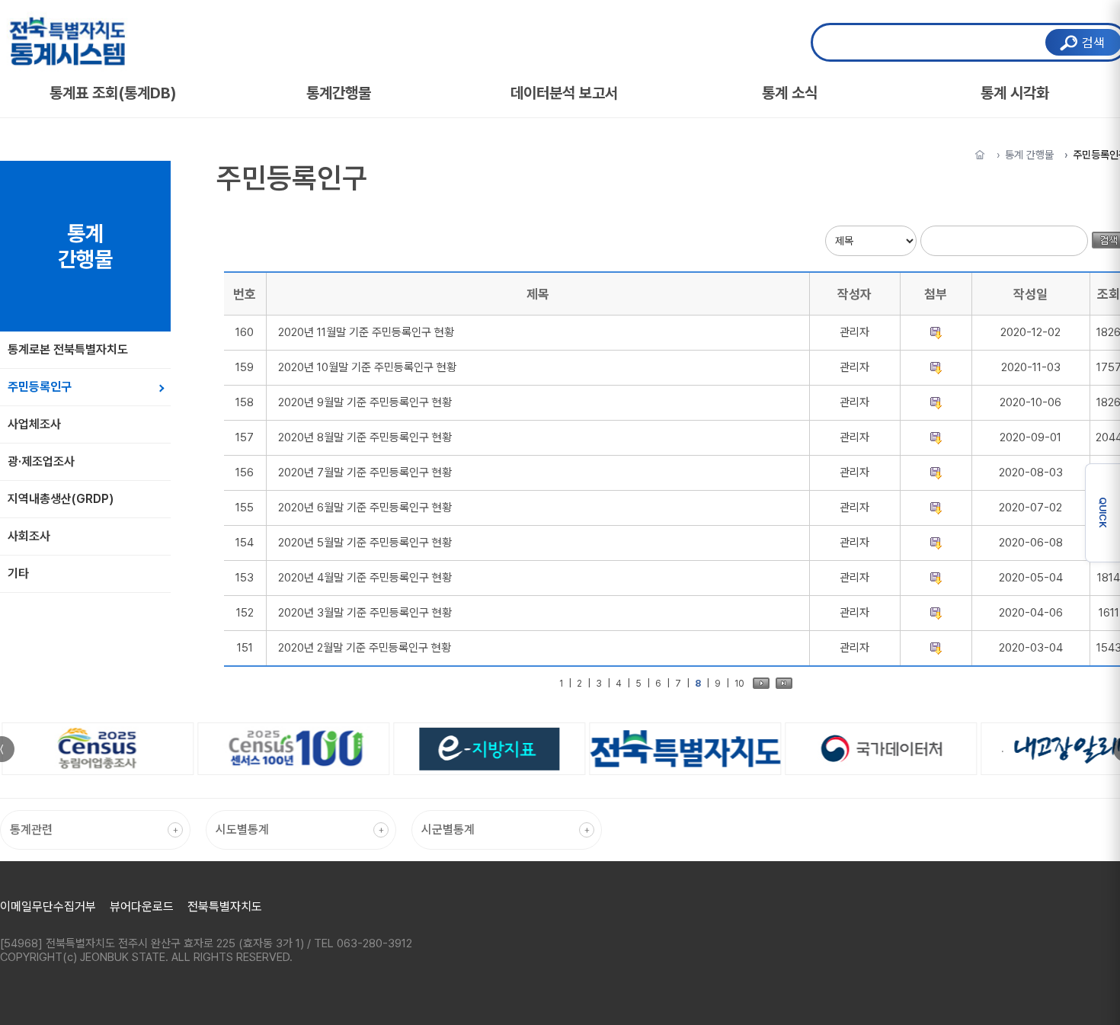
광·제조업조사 (41, 461)
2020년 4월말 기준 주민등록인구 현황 (365, 578)
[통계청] (879, 748)
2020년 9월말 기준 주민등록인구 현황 (365, 402)
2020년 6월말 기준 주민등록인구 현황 (365, 507)
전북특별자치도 (224, 906)
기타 (18, 573)
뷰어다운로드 (142, 906)
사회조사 (29, 536)
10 (739, 683)
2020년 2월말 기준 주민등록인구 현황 (364, 648)
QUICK (1103, 512)
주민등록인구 (40, 387)
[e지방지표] (488, 748)
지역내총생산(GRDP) (61, 499)
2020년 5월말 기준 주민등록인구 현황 (365, 542)
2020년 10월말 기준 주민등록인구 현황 (367, 367)
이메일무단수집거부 (48, 906)
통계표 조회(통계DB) (113, 93)
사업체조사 (34, 424)
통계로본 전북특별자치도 (68, 349)
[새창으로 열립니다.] (95, 748)
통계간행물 (338, 93)
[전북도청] (683, 748)
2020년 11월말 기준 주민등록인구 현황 (366, 332)
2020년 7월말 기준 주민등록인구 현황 (365, 472)
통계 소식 (790, 93)
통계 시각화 (1015, 93)
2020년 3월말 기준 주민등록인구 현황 (365, 613)
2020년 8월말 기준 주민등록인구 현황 (365, 437)
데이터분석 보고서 (564, 93)
